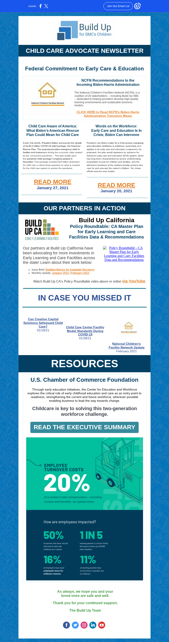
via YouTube (133, 281)
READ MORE (53, 181)
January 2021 (60, 273)
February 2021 (80, 273)
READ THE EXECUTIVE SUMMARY (84, 427)
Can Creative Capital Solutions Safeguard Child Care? (43, 322)
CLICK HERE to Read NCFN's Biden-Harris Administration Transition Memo (108, 113)
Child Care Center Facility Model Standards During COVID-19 (85, 330)
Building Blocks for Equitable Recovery (70, 269)
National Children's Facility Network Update (127, 345)
